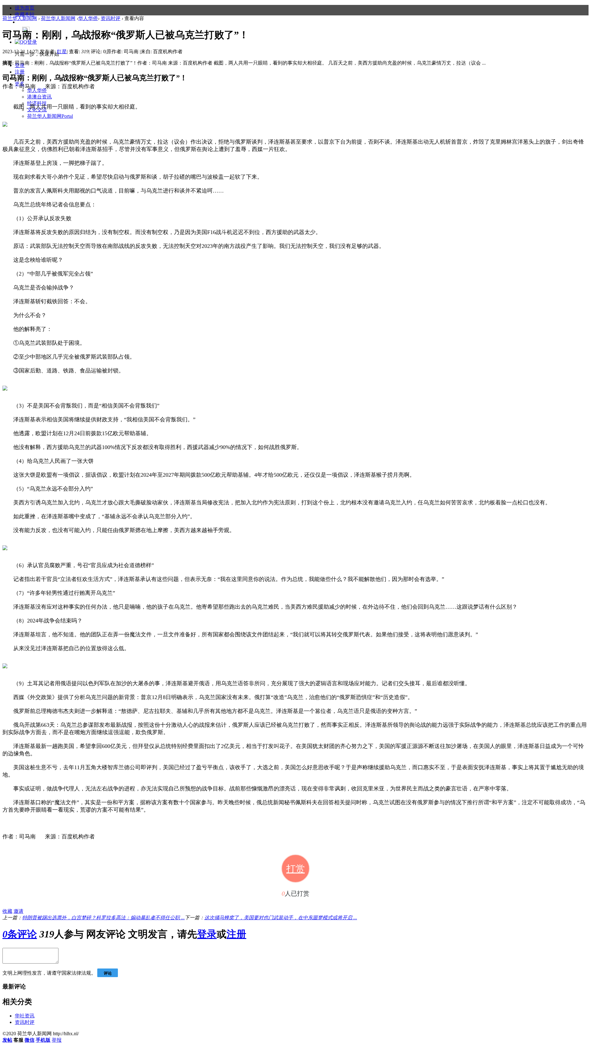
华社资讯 (24, 1015)
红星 (62, 51)
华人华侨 (37, 90)
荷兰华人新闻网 (50, 116)
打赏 (295, 869)
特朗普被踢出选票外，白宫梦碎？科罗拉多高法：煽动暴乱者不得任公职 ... (103, 917)
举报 (57, 1040)
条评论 (19, 934)
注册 (20, 71)
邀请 (18, 911)
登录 (207, 934)
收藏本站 (24, 14)
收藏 (7, 911)
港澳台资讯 (39, 96)
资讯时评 (110, 18)
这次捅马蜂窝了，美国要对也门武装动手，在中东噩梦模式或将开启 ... (280, 917)
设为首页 (24, 7)
